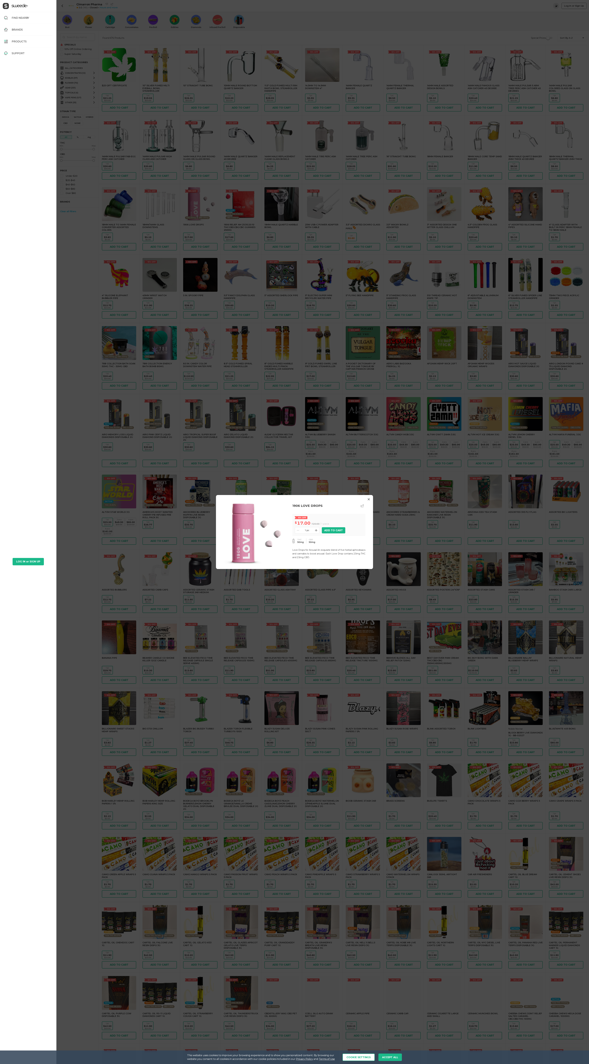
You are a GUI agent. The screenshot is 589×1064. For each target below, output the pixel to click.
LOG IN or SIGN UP (28, 561)
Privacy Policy (304, 1059)
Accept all (390, 1057)
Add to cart (333, 530)
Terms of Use (327, 1059)
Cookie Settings (358, 1057)
